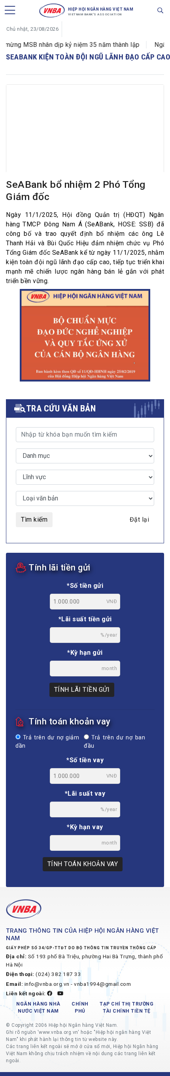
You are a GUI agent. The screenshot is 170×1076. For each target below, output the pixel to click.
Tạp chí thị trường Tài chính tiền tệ (126, 1007)
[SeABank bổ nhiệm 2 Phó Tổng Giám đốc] (85, 136)
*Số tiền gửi (85, 585)
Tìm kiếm (34, 519)
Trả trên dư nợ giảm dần (47, 742)
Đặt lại (139, 519)
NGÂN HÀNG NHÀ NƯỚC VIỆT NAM (38, 1007)
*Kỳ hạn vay (85, 827)
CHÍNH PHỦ (80, 1007)
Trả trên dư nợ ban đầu (114, 742)
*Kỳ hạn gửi (85, 652)
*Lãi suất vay (85, 793)
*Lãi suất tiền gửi (85, 619)
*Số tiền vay (85, 760)
